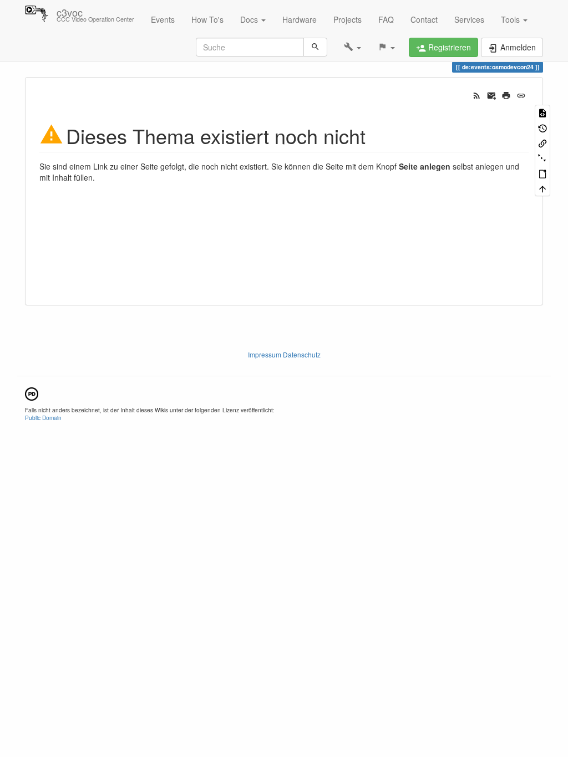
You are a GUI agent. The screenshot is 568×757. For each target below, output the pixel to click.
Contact (424, 19)
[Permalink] (521, 94)
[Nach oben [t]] (542, 188)
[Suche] (315, 47)
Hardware (299, 19)
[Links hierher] (542, 143)
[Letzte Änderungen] (476, 94)
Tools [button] (511, 19)
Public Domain (43, 417)
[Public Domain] (31, 392)
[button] (352, 47)
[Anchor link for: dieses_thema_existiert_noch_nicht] (376, 135)
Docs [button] (250, 19)
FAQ (386, 19)
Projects (347, 19)
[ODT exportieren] (542, 173)
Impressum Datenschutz (284, 354)
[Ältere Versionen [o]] (542, 127)
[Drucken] (506, 94)
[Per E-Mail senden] (491, 94)
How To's (207, 19)
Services (469, 19)
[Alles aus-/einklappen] (542, 158)
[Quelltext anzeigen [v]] (542, 112)
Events (163, 19)
